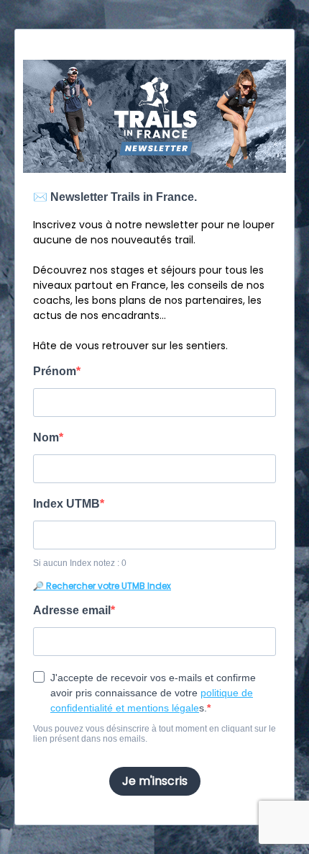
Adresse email (72, 610)
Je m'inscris (155, 781)
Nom (46, 437)
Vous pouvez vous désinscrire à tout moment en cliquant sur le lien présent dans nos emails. (154, 734)
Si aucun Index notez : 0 (79, 563)
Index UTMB (66, 504)
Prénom (54, 371)
